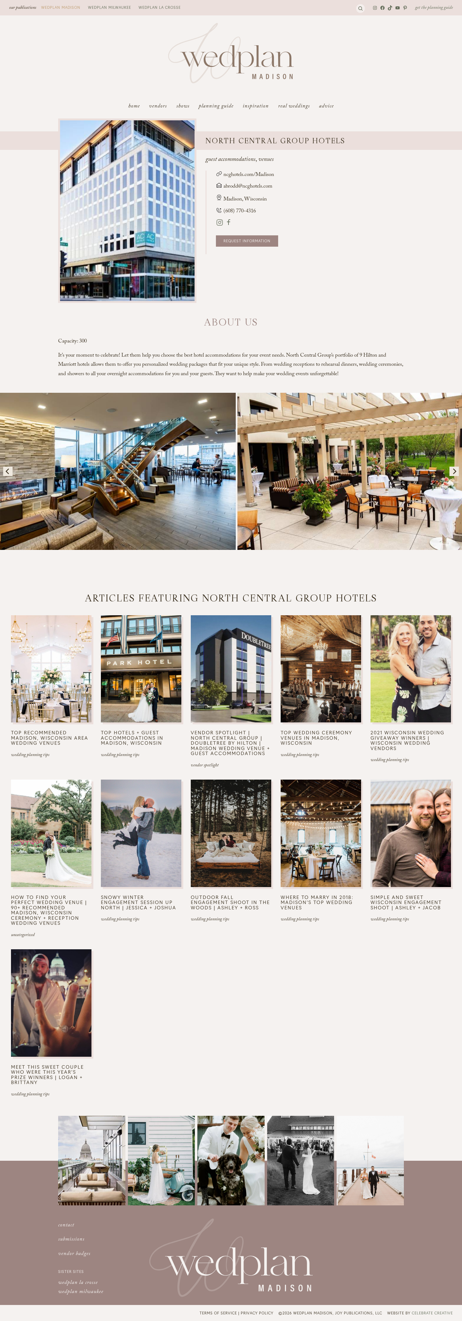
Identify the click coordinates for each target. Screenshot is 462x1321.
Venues (266, 160)
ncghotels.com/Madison (248, 175)
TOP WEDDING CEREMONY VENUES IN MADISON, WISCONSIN (316, 738)
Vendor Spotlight (205, 766)
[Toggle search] (360, 8)
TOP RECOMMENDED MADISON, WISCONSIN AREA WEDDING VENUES (49, 738)
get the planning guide (434, 8)
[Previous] (8, 471)
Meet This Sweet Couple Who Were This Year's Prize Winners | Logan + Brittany (47, 1074)
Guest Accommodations (231, 160)
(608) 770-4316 (239, 211)
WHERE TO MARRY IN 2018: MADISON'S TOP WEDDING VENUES (317, 902)
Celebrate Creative (432, 1312)
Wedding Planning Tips (30, 755)
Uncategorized (23, 935)
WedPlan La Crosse (160, 7)
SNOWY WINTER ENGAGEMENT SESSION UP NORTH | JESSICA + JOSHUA (138, 902)
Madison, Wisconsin (245, 199)
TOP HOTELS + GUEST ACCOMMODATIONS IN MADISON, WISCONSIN (132, 738)
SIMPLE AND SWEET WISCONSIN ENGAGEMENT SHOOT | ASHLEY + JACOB (406, 902)
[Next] (454, 471)
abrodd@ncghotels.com (247, 186)
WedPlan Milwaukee (109, 7)
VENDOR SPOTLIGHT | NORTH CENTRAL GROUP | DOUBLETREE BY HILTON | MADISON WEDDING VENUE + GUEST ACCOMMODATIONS (230, 743)
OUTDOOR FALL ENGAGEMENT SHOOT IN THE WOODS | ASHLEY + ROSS (230, 902)
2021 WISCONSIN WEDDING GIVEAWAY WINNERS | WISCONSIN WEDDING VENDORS (407, 740)
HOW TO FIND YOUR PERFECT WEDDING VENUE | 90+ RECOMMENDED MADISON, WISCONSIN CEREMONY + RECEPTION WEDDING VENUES (49, 910)
